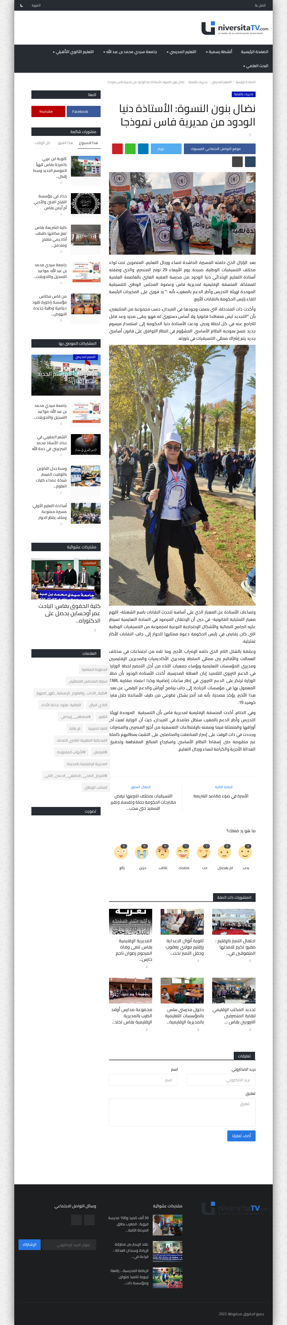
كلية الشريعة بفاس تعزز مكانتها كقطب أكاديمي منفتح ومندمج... (50, 236)
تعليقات (244, 1056)
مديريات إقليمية (198, 82)
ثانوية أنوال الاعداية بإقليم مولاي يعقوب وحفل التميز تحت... (185, 947)
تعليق (251, 1093)
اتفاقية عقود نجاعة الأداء (61, 704)
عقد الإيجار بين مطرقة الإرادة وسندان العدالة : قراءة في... (130, 1250)
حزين (142, 867)
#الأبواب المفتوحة (71, 752)
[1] (21, 5)
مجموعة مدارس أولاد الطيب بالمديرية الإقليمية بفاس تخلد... (131, 1015)
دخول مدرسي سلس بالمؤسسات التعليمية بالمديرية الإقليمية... (184, 1015)
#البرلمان (100, 752)
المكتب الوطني (95, 787)
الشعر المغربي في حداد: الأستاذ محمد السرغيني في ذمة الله (49, 443)
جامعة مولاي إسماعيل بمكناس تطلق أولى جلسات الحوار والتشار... (70, 613)
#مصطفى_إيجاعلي (76, 716)
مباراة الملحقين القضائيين (88, 681)
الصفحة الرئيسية (254, 51)
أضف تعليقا (241, 1135)
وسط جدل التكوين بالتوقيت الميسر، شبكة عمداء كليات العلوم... (51, 477)
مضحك (184, 867)
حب (204, 867)
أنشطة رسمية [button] (220, 51)
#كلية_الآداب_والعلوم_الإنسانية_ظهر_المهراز (71, 693)
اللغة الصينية (97, 728)
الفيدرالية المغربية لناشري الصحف (82, 740)
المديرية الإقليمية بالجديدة (87, 763)
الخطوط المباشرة (94, 669)
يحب (246, 867)
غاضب (163, 867)
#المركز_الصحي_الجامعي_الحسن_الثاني (76, 775)
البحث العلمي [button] (256, 65)
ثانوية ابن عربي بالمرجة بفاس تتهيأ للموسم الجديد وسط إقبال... (49, 167)
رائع (122, 867)
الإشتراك (29, 1244)
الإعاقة (74, 728)
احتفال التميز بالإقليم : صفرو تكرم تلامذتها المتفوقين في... (235, 947)
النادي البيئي (98, 704)
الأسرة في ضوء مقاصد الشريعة (220, 796)
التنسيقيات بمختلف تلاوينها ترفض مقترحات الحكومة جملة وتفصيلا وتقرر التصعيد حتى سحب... (143, 802)
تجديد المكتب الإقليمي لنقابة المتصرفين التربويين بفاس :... (233, 1015)
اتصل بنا (260, 5)
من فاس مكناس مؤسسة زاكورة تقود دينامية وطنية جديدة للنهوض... (49, 305)
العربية (36, 5)
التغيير (103, 716)
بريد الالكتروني (244, 1069)
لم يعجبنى (225, 867)
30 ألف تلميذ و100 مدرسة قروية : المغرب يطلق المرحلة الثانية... (128, 1224)
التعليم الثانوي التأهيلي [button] (74, 51)
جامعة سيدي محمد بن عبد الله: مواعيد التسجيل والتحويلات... (49, 271)
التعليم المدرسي (222, 82)
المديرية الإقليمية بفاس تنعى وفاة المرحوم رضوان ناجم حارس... (134, 950)
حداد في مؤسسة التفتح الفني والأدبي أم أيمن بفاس (50, 202)
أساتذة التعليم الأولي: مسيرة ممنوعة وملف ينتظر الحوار (49, 512)
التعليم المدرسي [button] (182, 51)
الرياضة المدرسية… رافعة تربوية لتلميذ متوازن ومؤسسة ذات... (129, 1276)
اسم (174, 1069)
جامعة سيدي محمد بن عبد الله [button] (131, 51)
